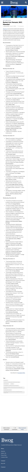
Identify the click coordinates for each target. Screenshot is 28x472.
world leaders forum (7, 389)
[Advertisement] (14, 411)
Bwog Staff (6, 26)
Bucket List (5, 28)
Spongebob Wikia (21, 372)
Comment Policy (4, 457)
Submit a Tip (3, 453)
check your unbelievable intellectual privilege (12, 382)
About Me (3, 463)
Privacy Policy (4, 455)
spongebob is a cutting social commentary (11, 385)
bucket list (5, 380)
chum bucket (6, 383)
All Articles (7, 20)
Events (12, 383)
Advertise (3, 451)
